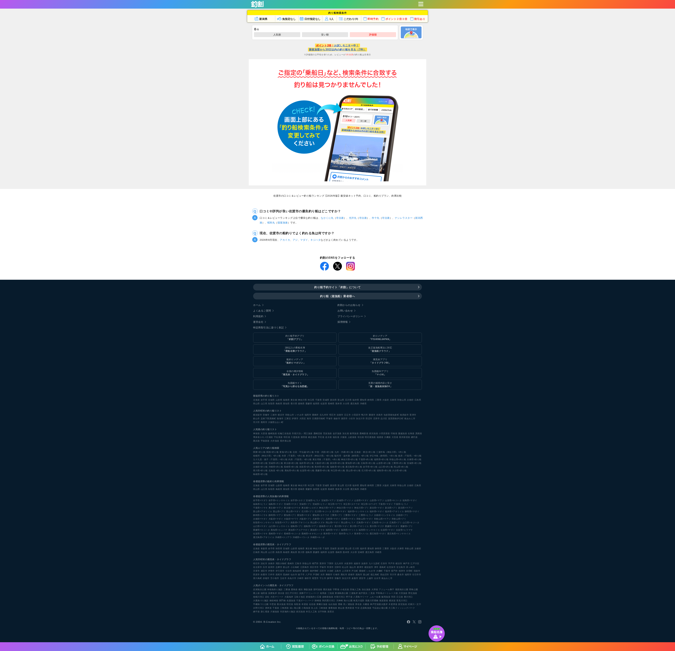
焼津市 (402, 571)
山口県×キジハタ (411, 523)
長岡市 (264, 422)
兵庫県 (393, 400)
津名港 (358, 604)
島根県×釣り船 (260, 474)
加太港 (345, 433)
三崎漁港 (323, 608)
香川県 (294, 404)
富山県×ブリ (279, 511)
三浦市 (273, 415)
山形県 (279, 400)
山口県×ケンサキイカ (279, 526)
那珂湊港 (317, 589)
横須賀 (392, 601)
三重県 (378, 400)
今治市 (288, 571)
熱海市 (280, 418)
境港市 (417, 571)
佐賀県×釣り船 (307, 470)
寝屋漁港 (283, 222)
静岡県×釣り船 (260, 463)
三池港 (330, 593)
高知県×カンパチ (279, 530)
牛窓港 (272, 604)
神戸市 (406, 563)
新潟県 (333, 400)
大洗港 (395, 437)
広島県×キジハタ (380, 523)
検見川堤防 (358, 601)
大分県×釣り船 (399, 470)
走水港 (328, 437)
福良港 (336, 437)
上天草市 (346, 571)
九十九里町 (374, 563)
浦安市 (264, 571)
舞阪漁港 (308, 589)
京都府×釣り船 (260, 467)
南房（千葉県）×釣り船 (410, 456)
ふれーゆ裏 (375, 597)
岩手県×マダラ (260, 500)
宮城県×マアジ (328, 500)
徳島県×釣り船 (384, 470)
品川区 (384, 418)
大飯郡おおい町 (276, 422)
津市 (376, 567)
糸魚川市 (291, 578)
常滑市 (330, 567)
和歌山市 (289, 415)
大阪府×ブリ (305, 519)
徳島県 (301, 404)
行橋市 (336, 575)
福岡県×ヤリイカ (349, 530)
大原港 (264, 433)
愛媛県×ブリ (406, 526)
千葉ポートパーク (305, 601)
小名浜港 (344, 589)
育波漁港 (327, 433)
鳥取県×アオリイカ (300, 523)
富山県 (341, 400)
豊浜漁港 (327, 589)
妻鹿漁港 (332, 608)
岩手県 (264, 400)
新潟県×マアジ (405, 508)
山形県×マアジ (377, 500)
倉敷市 (355, 578)
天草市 (256, 571)
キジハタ (315, 239)
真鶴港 (418, 433)
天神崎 (339, 601)
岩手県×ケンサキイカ (279, 500)
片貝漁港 (403, 593)
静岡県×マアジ (276, 515)
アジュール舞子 (386, 589)
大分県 (346, 404)
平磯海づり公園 (261, 604)
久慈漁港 (295, 437)
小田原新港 (384, 433)
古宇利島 (322, 612)
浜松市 (264, 563)
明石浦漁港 (370, 437)
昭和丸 (271, 222)
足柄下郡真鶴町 (268, 418)
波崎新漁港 (327, 597)
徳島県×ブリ (297, 526)
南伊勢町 (314, 571)
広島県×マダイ (363, 523)
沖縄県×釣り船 (276, 467)
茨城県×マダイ (291, 504)
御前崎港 (273, 601)
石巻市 (384, 563)
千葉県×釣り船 (366, 459)
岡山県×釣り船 (401, 467)
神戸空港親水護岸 (379, 604)
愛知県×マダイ (304, 515)
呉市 (265, 567)
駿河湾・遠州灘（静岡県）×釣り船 (352, 456)
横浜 (300, 589)
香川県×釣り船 (260, 470)
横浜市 (281, 415)
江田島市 (304, 567)
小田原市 (356, 415)
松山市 (345, 567)
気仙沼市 (384, 575)
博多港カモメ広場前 (263, 437)
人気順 (277, 34)
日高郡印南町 (318, 418)
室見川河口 (401, 601)
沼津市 (376, 418)
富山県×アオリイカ (262, 511)
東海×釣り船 (285, 452)
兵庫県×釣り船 (414, 459)
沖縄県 (363, 404)
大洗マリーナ (277, 597)
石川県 (348, 400)
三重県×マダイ (350, 515)
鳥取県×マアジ (282, 523)
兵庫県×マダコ (348, 519)
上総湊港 (352, 437)
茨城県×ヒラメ (320, 504)
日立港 (399, 597)
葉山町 (366, 575)
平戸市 (391, 563)
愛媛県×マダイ (392, 526)
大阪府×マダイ (276, 519)
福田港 (264, 593)
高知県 (286, 404)
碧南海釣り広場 (313, 597)
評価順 (373, 34)
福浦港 (380, 437)
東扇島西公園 (341, 593)
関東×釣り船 (259, 452)
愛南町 (362, 571)
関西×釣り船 (272, 452)
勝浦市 (372, 415)
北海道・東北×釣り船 (364, 452)
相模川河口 (258, 597)
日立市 (347, 415)
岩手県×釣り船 (370, 467)
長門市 (394, 571)
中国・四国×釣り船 (324, 452)
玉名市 (283, 578)
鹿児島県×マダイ (378, 534)
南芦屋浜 (363, 593)
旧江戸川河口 (291, 593)
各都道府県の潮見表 (264, 544)
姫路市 (357, 563)
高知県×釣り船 (292, 470)
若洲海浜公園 (259, 589)
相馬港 (323, 593)
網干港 (256, 612)
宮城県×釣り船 (414, 463)
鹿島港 (294, 589)
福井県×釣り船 (306, 463)
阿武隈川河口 (328, 601)
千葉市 (387, 571)
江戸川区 (414, 563)
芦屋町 (316, 575)
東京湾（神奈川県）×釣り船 (320, 456)
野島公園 (413, 589)
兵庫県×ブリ (319, 519)
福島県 (286, 400)
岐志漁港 (312, 437)
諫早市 (330, 578)
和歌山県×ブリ (399, 519)
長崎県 (331, 404)
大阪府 (385, 400)
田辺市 (369, 418)
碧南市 (351, 575)
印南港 (394, 433)
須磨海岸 (272, 593)
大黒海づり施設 (261, 601)
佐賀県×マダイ (388, 530)
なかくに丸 (327, 217)
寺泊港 (340, 217)
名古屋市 (257, 567)
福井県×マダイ (377, 511)
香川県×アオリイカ (359, 526)
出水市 (377, 578)
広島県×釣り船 (368, 463)
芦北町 (355, 571)
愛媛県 (309, 404)
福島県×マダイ (410, 500)
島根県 (279, 404)
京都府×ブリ (402, 515)
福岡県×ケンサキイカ (369, 530)
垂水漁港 (281, 604)
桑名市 (400, 575)
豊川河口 (408, 597)
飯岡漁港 (354, 433)
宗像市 (266, 415)
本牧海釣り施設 (275, 589)
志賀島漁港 (365, 608)
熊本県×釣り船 (322, 467)
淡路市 (340, 415)
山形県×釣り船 (383, 463)
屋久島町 (257, 578)
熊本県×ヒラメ (346, 534)
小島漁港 (305, 608)
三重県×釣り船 (399, 463)
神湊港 (256, 433)
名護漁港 (291, 601)
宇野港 (336, 589)
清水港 (281, 593)
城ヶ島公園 (295, 608)
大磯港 (387, 437)
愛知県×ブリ (290, 515)
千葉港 (275, 608)
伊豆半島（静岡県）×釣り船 (383, 456)
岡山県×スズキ (317, 523)
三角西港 (284, 608)
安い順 (325, 34)
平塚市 (329, 418)
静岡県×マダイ (412, 511)
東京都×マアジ (276, 508)
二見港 (371, 593)
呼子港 (349, 597)
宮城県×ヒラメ (313, 500)
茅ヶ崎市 (410, 567)
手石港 (321, 437)
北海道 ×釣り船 (276, 470)
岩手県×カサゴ (298, 500)
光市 (322, 575)
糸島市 (379, 415)
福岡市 (308, 415)
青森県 (264, 549)
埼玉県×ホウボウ (369, 504)
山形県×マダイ (361, 500)
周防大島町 (281, 563)
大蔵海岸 (288, 597)
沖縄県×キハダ (317, 537)
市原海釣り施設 (287, 612)
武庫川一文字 (414, 604)
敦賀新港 (383, 601)
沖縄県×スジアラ (283, 537)
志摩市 (279, 567)
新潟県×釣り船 (337, 463)
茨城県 (326, 400)
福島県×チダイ (276, 504)
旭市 (309, 418)
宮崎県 (361, 552)
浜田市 (323, 571)
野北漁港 (412, 593)
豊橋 (340, 604)
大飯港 (343, 437)
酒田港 (304, 437)
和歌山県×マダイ (364, 519)
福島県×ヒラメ (260, 504)
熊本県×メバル (361, 534)
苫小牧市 (274, 578)
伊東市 (295, 418)
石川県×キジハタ (323, 511)
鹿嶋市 (315, 415)
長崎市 (290, 563)
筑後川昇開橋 (371, 601)
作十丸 (376, 217)
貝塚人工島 (355, 589)
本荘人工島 (311, 612)
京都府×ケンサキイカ (384, 515)
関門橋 (282, 601)
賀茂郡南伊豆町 (396, 418)
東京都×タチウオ (292, 508)
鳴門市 (315, 563)
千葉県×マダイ (385, 504)
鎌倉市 (337, 418)
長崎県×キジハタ (292, 534)
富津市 (413, 415)
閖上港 (256, 593)
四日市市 (314, 567)
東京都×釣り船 (291, 463)
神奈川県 (302, 400)
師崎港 (318, 601)
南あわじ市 (409, 418)
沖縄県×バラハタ (301, 537)
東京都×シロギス (309, 508)
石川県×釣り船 (368, 470)
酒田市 (344, 418)
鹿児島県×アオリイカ (263, 537)
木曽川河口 (339, 597)
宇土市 (323, 578)
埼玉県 (311, 400)
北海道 (256, 400)
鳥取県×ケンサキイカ (263, 523)
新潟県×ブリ (391, 508)
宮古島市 (400, 567)
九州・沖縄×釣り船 (344, 452)
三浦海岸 (353, 593)
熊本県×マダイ (330, 534)
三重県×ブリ (336, 515)
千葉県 (318, 400)
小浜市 (352, 418)
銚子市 (301, 575)
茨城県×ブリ (305, 504)
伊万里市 (280, 571)
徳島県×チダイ (326, 526)
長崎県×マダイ (276, 534)
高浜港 (256, 441)
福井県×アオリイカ (394, 511)
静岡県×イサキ (260, 515)
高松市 (344, 575)
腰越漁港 (402, 433)
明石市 (332, 415)
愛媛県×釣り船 (322, 470)
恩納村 (286, 575)
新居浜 (330, 612)
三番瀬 (287, 589)
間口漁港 (308, 433)
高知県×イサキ (317, 530)
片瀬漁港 (274, 612)
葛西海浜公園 (401, 589)
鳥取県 (271, 404)
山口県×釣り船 (385, 467)
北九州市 (324, 415)
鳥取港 (297, 604)
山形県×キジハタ (393, 500)
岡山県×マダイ (333, 523)
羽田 (393, 597)
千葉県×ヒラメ (401, 504)
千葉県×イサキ (260, 508)
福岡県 (316, 404)
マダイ (304, 239)
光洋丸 (353, 217)
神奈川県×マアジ (327, 508)
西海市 (359, 575)
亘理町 (409, 571)
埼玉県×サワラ (335, 504)
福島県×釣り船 (337, 467)
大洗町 (330, 571)
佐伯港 (312, 604)
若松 (267, 597)
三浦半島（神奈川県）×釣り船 (391, 452)
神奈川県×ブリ (361, 508)
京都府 (410, 400)
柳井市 (308, 578)
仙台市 (294, 575)
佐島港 (411, 433)
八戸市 (309, 575)
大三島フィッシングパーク (401, 608)
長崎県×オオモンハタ (312, 534)
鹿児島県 (354, 404)
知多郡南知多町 (391, 415)
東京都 (294, 400)
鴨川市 (364, 415)
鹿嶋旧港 (317, 433)
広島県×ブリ (395, 523)
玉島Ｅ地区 (299, 597)
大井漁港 (274, 441)
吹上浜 (314, 608)
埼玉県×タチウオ (351, 504)
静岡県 (370, 400)
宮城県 (271, 400)
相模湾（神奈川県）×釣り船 (267, 456)
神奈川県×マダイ (345, 508)
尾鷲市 (315, 578)
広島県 (417, 400)
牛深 (357, 608)
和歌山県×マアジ (382, 519)
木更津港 (392, 604)
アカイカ (285, 239)
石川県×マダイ (339, 511)
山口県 (264, 404)
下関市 (330, 563)
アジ (295, 239)
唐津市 (360, 567)
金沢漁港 (337, 433)
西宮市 (362, 578)
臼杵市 (271, 575)
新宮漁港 (402, 604)
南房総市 (404, 415)
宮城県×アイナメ (345, 500)
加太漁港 (366, 589)
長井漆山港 (285, 441)
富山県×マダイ (293, 511)
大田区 (302, 418)
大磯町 (379, 571)
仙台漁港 (332, 604)
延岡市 (271, 567)
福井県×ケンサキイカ (358, 511)
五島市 (338, 571)
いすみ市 (299, 415)
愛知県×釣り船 (352, 463)
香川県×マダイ (342, 526)
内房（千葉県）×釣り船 (300, 459)
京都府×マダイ (260, 519)
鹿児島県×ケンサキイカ (399, 534)
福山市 (352, 567)
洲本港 (268, 608)
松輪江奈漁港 (284, 433)
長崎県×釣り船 (291, 467)
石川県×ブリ (307, 511)
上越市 (370, 578)
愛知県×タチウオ (321, 515)
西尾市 (279, 575)
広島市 (298, 563)
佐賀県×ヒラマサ (404, 530)
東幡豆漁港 (321, 604)
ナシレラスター (404, 217)
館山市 (256, 418)
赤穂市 (266, 578)
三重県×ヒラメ (366, 515)
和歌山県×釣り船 (397, 459)
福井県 (355, 400)
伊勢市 (271, 571)
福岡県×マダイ (333, 530)
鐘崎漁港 (272, 433)
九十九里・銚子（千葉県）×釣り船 (270, 459)
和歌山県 (401, 400)
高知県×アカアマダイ (298, 530)
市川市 (256, 422)
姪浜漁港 (373, 433)
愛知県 (363, 400)
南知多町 (297, 571)
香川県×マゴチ (377, 526)
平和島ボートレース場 (387, 593)
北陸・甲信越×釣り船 (303, 452)
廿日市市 (416, 575)
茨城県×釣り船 (276, 463)
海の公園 (348, 601)
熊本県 (338, 404)
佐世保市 (391, 567)
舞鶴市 (329, 575)
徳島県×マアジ (311, 526)
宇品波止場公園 (380, 608)
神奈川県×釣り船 (349, 459)
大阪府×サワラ (291, 519)
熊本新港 (349, 608)
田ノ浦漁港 (348, 604)
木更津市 (348, 563)
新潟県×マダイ (377, 508)
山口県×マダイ (260, 526)
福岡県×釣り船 (381, 459)
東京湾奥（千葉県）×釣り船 (326, 459)
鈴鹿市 (264, 575)
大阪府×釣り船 (322, 463)
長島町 (382, 567)
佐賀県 (323, 404)
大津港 (374, 589)
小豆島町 (295, 567)
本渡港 (304, 604)
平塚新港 (265, 441)
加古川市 (360, 418)
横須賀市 (257, 415)
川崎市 (300, 578)
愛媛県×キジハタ (261, 530)
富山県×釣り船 (353, 470)
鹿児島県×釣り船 (353, 467)
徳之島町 (375, 575)
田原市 (256, 575)
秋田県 (279, 549)
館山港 (341, 608)
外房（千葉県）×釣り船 (293, 456)
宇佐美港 (278, 437)
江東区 (287, 418)
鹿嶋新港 (363, 433)
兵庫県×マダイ (333, 519)
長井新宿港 (404, 437)
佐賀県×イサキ (260, 534)
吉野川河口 (258, 608)
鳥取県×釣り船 (306, 467)
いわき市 (371, 571)
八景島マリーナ (361, 597)
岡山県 (256, 404)
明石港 (287, 437)
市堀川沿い (297, 433)
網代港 (414, 437)
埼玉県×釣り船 (338, 470)
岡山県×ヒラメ (348, 523)
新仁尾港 (265, 612)
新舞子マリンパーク (309, 593)
